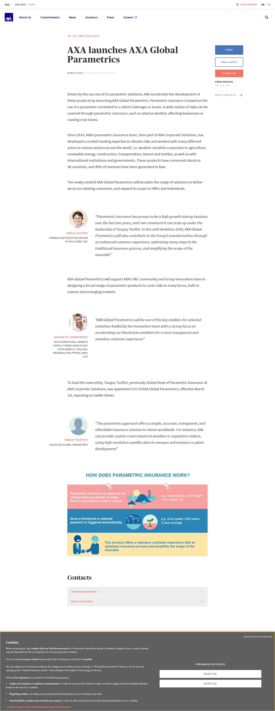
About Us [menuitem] (25, 17)
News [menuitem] (72, 17)
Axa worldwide (249, 4)
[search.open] (266, 17)
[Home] (9, 17)
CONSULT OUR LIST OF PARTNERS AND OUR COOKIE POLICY (39, 707)
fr (269, 4)
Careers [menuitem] (128, 17)
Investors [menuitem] (91, 17)
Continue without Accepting (257, 636)
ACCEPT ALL (210, 683)
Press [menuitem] (110, 17)
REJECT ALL (210, 673)
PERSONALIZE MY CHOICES (210, 664)
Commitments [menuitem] (50, 17)
